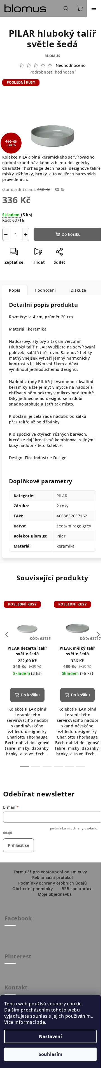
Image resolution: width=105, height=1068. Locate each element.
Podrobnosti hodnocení (52, 72)
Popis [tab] (14, 290)
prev (6, 634)
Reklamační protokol (52, 877)
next (98, 634)
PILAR (44, 381)
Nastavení (50, 1036)
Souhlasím (50, 1054)
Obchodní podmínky (32, 888)
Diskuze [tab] (78, 290)
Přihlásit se (18, 845)
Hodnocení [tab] (45, 290)
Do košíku (71, 234)
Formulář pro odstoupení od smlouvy (50, 871)
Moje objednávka (55, 894)
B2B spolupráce (77, 888)
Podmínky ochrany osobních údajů (52, 883)
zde (41, 1022)
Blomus (52, 55)
